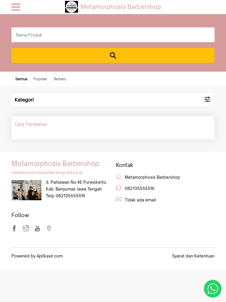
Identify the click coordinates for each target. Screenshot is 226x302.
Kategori (24, 100)
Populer (40, 79)
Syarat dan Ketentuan (193, 255)
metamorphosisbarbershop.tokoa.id (46, 172)
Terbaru (59, 79)
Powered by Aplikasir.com (37, 255)
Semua (21, 79)
